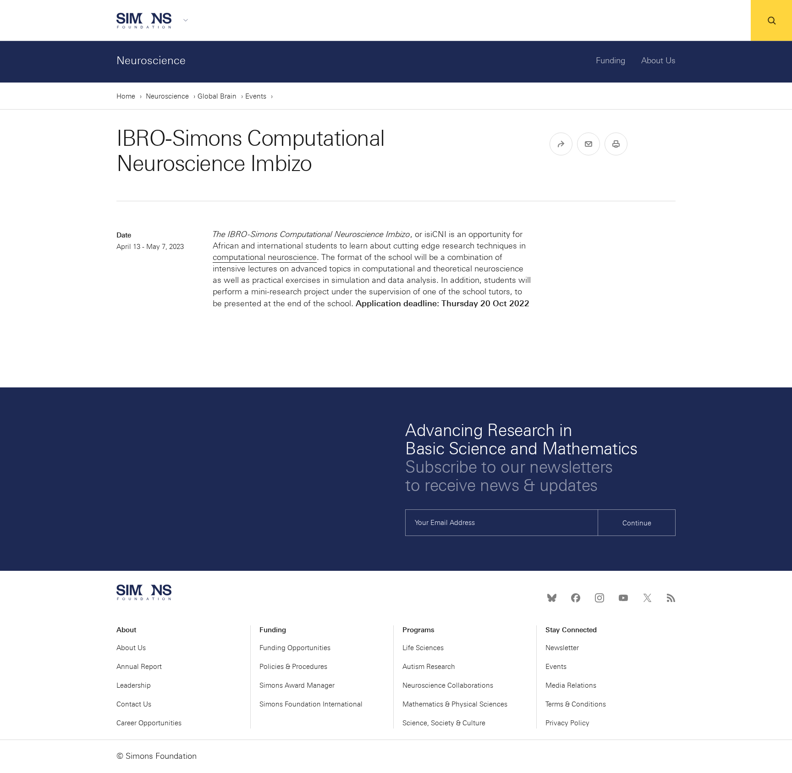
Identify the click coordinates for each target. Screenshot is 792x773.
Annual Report (139, 667)
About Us (658, 60)
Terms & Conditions (575, 704)
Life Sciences (423, 648)
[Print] (616, 144)
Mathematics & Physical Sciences (454, 704)
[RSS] (671, 597)
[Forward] (561, 144)
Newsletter (562, 648)
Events (255, 96)
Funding (611, 60)
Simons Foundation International (311, 704)
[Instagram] (599, 597)
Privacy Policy (567, 723)
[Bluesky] (551, 597)
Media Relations (570, 685)
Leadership (133, 685)
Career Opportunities (149, 723)
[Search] (771, 20)
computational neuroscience (265, 257)
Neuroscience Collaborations (447, 685)
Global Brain (217, 96)
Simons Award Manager (297, 685)
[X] (647, 597)
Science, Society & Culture (443, 723)
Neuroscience (151, 60)
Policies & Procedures (293, 667)
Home (125, 96)
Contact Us (133, 704)
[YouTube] (623, 597)
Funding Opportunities (294, 648)
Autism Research (428, 667)
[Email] (588, 144)
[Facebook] (575, 597)
